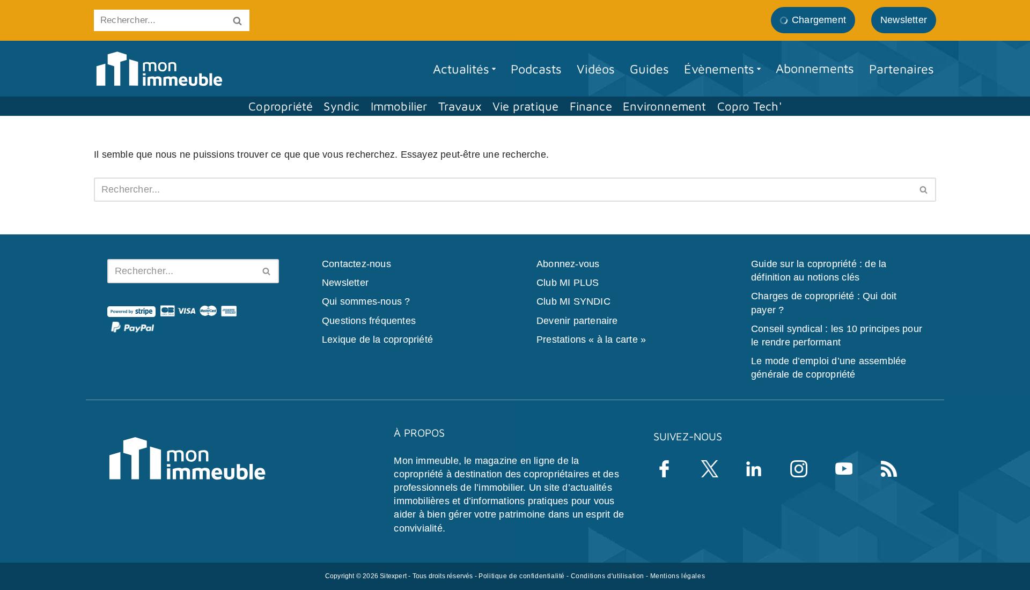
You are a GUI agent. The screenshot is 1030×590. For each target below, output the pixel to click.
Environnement (665, 106)
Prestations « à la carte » (591, 339)
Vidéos (596, 68)
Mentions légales (677, 575)
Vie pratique (525, 106)
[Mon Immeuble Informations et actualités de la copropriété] (159, 69)
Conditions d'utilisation (607, 575)
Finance (591, 106)
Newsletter (345, 282)
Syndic (341, 106)
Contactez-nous (356, 264)
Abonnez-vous (567, 264)
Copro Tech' (749, 106)
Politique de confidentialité (522, 575)
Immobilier (399, 106)
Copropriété (280, 106)
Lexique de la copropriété (377, 339)
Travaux (460, 106)
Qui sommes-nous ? (366, 301)
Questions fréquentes (369, 320)
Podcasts (536, 68)
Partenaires (901, 68)
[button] (494, 69)
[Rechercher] (237, 20)
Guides (649, 68)
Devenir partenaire (577, 320)
